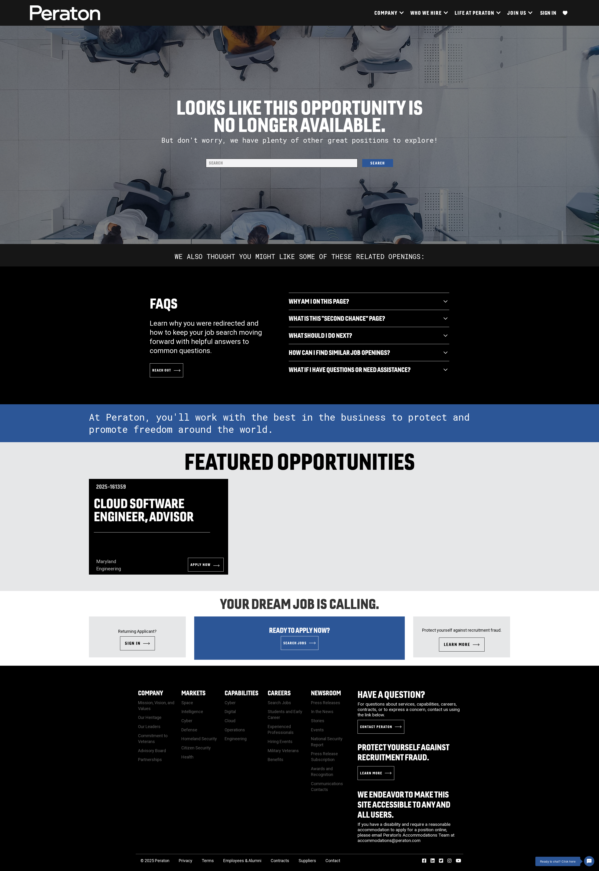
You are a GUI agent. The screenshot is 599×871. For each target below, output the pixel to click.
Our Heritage (149, 717)
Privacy (185, 860)
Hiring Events (280, 741)
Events (317, 729)
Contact (332, 860)
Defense (189, 729)
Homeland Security (199, 738)
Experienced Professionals (281, 729)
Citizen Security (196, 747)
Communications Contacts (327, 786)
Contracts (280, 860)
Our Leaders (149, 726)
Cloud (230, 720)
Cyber (186, 720)
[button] (389, 13)
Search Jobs (279, 702)
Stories (317, 720)
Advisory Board (152, 750)
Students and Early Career (285, 714)
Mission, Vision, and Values (156, 705)
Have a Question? (391, 694)
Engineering (236, 738)
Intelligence (192, 711)
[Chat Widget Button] (589, 861)
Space (187, 702)
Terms (208, 860)
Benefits (275, 759)
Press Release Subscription (324, 756)
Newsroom (326, 692)
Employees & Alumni (242, 860)
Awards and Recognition (322, 771)
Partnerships (150, 759)
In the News (322, 711)
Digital (230, 711)
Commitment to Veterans (153, 738)
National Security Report (327, 741)
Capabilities (241, 692)
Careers (279, 692)
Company (150, 692)
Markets (193, 692)
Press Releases (325, 702)
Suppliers (307, 860)
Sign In (548, 12)
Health (187, 756)
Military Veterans (283, 750)
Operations (235, 729)
